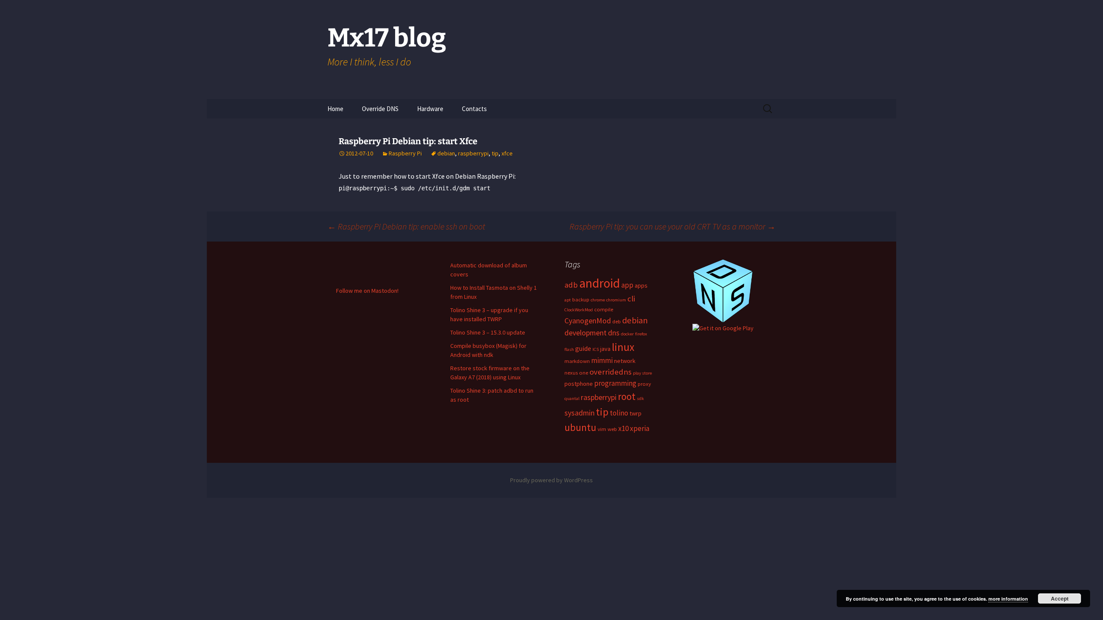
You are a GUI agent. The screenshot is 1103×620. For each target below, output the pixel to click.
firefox (641, 334)
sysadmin (579, 413)
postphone (578, 384)
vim (602, 428)
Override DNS (380, 109)
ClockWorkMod (578, 310)
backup (580, 299)
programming (615, 383)
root (627, 396)
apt (567, 300)
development (585, 333)
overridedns (610, 372)
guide (583, 348)
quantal (572, 398)
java (605, 349)
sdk (640, 398)
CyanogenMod (587, 321)
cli (631, 299)
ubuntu (580, 427)
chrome (598, 300)
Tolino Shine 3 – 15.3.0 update (487, 332)
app (627, 285)
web (612, 428)
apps (641, 285)
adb (571, 285)
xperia (639, 428)
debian (446, 153)
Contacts (474, 109)
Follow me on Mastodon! (367, 290)
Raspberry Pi (405, 153)
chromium (616, 300)
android (599, 283)
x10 (623, 428)
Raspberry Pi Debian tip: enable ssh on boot (406, 226)
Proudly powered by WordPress (551, 480)
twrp (635, 413)
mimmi (602, 360)
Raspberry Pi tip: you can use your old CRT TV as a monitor (673, 226)
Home (335, 109)
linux (623, 347)
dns (614, 333)
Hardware (430, 109)
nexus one (576, 372)
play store (642, 373)
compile (603, 309)
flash (569, 349)
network (625, 361)
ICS (595, 349)
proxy (644, 383)
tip (495, 153)
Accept (1060, 598)
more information (1008, 598)
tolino (619, 413)
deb (616, 321)
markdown (577, 360)
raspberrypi (473, 153)
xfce (507, 153)
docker (627, 334)
